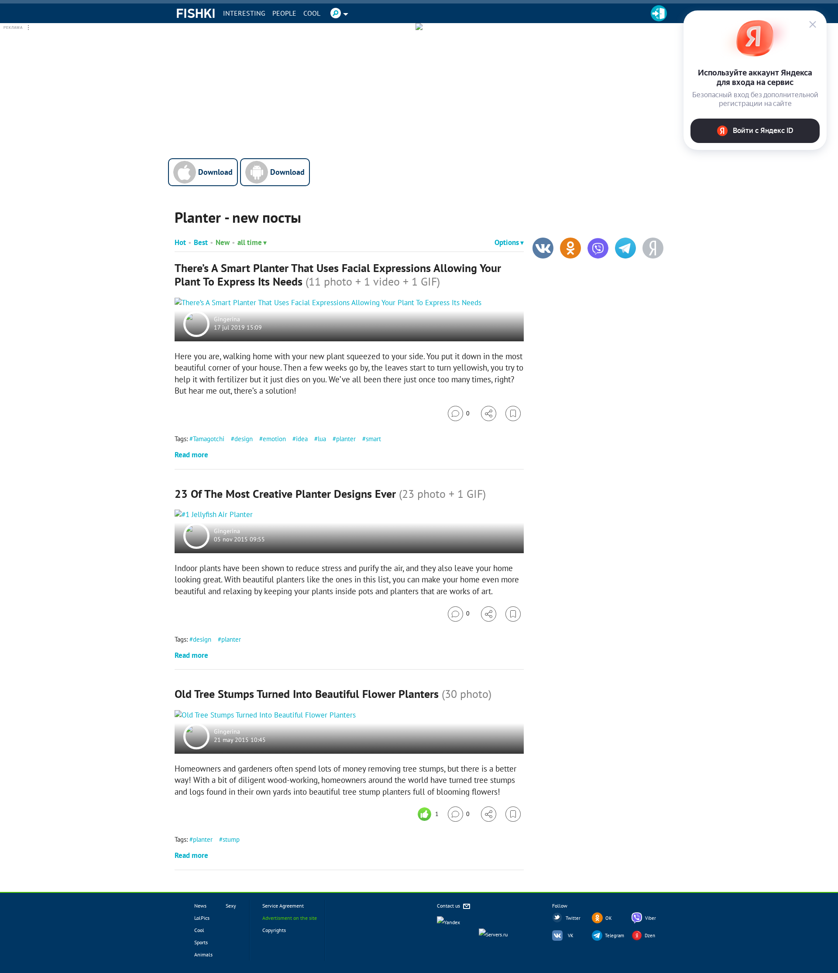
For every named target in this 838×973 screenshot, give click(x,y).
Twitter (573, 918)
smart (373, 439)
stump (231, 839)
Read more (191, 454)
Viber (650, 918)
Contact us (449, 905)
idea (302, 439)
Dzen (650, 935)
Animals (203, 954)
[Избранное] (513, 413)
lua (322, 439)
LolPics (202, 918)
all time (249, 242)
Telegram (614, 935)
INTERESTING (244, 13)
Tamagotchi (208, 439)
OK (608, 918)
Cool (311, 13)
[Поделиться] (488, 413)
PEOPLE (284, 13)
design (243, 439)
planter (346, 439)
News (200, 905)
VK (571, 935)
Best (201, 242)
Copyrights (274, 930)
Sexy (231, 905)
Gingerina (227, 319)
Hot (180, 242)
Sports (201, 942)
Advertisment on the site (289, 918)
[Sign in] (659, 13)
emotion (274, 439)
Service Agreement (283, 905)
